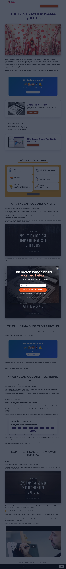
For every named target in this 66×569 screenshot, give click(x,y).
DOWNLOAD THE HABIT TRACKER (33, 290)
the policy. (44, 293)
